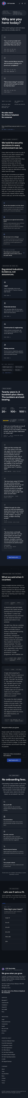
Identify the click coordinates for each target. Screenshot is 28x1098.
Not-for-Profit (5, 1028)
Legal (3, 1019)
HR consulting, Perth (10, 546)
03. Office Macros (6, 1050)
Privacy (3, 1080)
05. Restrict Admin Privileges (8, 1054)
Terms (3, 1082)
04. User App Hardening (7, 1052)
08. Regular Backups (7, 1061)
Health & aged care (7, 367)
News (3, 1076)
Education (17, 370)
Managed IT (4, 1000)
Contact (3, 1078)
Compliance (4, 1004)
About (3, 1069)
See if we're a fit (14, 557)
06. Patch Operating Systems (8, 1056)
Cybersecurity (5, 1002)
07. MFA (3, 1059)
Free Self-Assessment (7, 1043)
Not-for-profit (19, 367)
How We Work (5, 1073)
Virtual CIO (4, 1007)
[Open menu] (25, 3)
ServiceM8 (4, 1009)
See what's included (7, 129)
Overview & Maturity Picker (8, 1040)
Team (3, 1071)
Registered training (7, 370)
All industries (7, 372)
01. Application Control (7, 1045)
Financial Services (6, 1021)
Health (3, 1026)
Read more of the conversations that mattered (14, 754)
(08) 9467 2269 (5, 985)
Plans (3, 1011)
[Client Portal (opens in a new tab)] (22, 3)
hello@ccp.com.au (6, 987)
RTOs (3, 1033)
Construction (5, 1024)
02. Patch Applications (7, 1047)
